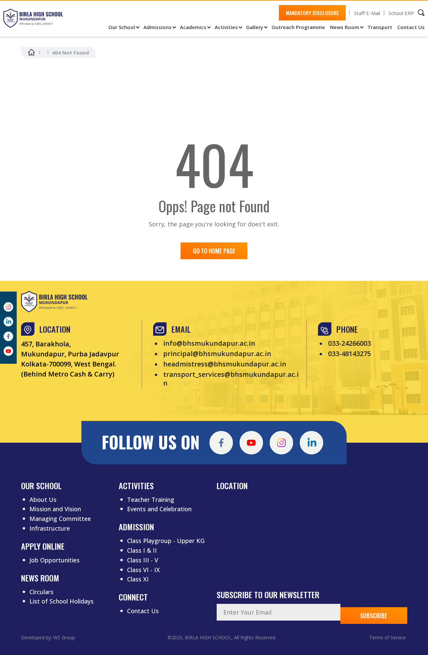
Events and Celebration (159, 509)
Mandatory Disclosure (312, 12)
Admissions (157, 27)
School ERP (401, 13)
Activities (226, 27)
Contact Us (411, 27)
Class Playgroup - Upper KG (166, 541)
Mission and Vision (55, 509)
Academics (193, 27)
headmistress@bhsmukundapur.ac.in (224, 364)
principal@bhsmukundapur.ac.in (217, 353)
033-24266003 (349, 343)
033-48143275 (349, 353)
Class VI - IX (143, 570)
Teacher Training (150, 500)
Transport (379, 27)
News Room (344, 27)
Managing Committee (60, 519)
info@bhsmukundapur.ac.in (209, 343)
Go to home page (214, 250)
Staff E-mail (367, 13)
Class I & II (142, 550)
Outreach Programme (298, 27)
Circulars (41, 592)
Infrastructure (49, 528)
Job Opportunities (54, 560)
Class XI (138, 579)
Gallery (254, 27)
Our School (121, 27)
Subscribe (373, 615)
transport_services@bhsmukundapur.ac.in (231, 379)
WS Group (64, 637)
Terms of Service (387, 637)
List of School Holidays (61, 601)
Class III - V (142, 560)
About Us (43, 500)
